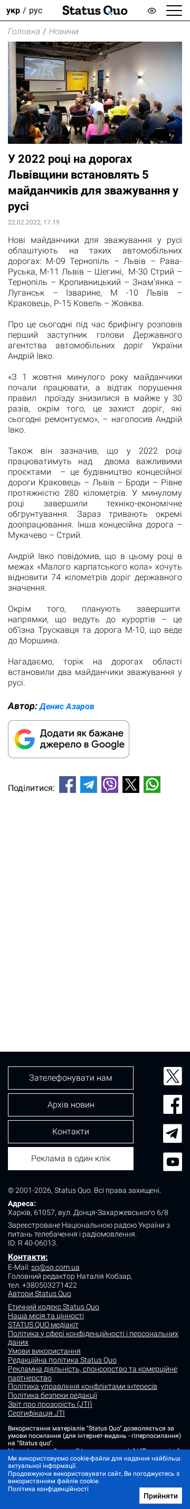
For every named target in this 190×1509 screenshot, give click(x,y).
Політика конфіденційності (48, 1489)
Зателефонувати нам (70, 1078)
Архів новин (71, 1105)
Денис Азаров (67, 706)
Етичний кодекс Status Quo (53, 1306)
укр (13, 10)
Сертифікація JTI (36, 1413)
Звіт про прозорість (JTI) (50, 1404)
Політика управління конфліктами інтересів (82, 1386)
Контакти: (28, 1257)
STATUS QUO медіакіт (43, 1324)
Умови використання (44, 1351)
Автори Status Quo (39, 1293)
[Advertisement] (95, 905)
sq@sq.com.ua (55, 1267)
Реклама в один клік (70, 1158)
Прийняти (161, 1496)
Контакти (70, 1131)
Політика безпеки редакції (52, 1395)
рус (35, 10)
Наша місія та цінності (46, 1315)
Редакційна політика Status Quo (62, 1360)
